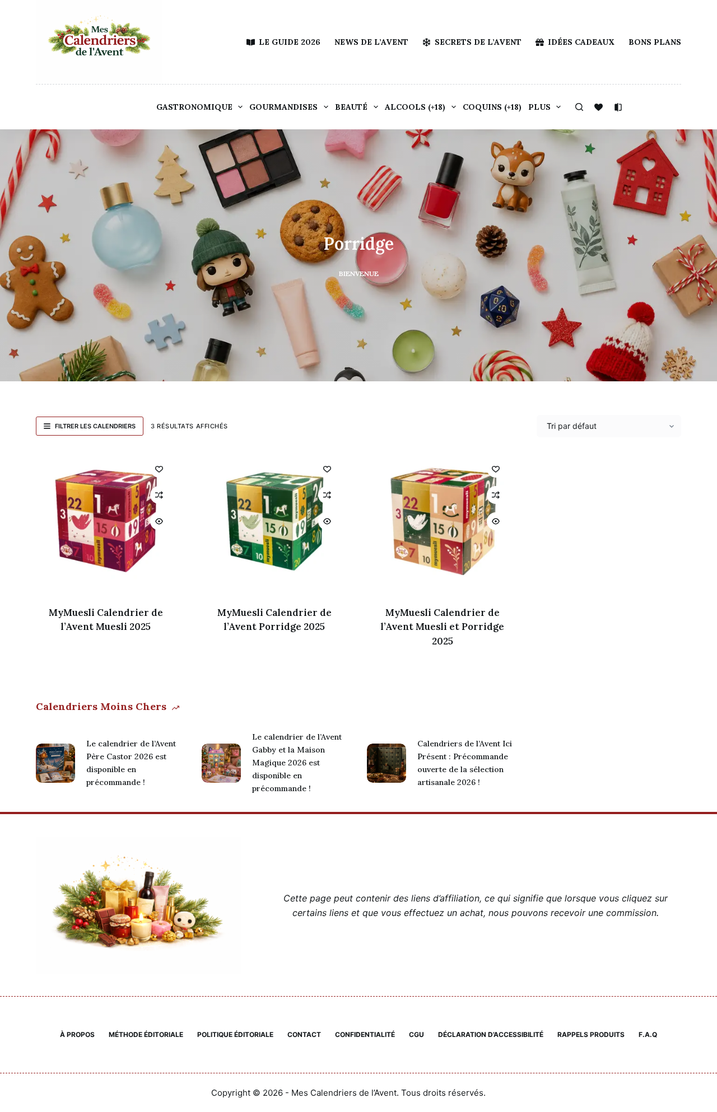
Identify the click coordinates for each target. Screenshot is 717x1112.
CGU (416, 1034)
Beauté (351, 107)
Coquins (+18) (492, 107)
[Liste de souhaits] (598, 107)
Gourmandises (283, 107)
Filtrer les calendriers (95, 426)
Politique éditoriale (235, 1034)
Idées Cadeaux (581, 42)
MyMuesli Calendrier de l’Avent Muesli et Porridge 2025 (442, 626)
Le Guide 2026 (289, 42)
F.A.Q (648, 1034)
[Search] (579, 107)
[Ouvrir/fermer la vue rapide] (159, 521)
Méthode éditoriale (146, 1034)
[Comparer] (618, 107)
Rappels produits (591, 1034)
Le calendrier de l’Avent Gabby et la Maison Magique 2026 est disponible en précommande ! (297, 762)
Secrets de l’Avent (478, 42)
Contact (304, 1034)
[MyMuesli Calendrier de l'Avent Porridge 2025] (274, 521)
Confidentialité (365, 1034)
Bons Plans (654, 42)
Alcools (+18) (415, 107)
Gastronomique (194, 107)
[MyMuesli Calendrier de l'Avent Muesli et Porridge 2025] (443, 521)
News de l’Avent (371, 42)
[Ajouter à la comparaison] (159, 495)
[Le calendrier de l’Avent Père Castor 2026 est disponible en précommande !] (55, 763)
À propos (77, 1034)
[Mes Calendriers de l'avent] (99, 42)
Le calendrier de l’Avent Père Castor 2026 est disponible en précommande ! (131, 763)
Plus (539, 107)
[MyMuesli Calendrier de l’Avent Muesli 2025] (106, 521)
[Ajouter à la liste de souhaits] (159, 469)
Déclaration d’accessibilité (490, 1034)
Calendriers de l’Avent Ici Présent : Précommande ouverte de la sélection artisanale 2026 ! (464, 763)
